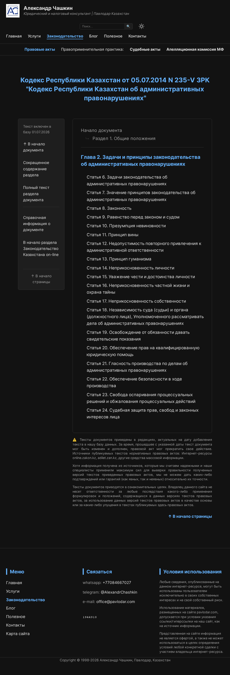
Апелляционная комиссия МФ (195, 49)
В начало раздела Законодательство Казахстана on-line (41, 248)
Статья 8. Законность (109, 208)
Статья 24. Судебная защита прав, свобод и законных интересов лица (143, 413)
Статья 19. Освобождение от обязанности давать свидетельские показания (138, 336)
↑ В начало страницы (190, 516)
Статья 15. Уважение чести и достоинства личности (141, 276)
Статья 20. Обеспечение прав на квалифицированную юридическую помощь (143, 351)
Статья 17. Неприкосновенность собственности (136, 301)
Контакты (137, 36)
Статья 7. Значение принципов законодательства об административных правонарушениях (141, 196)
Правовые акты (39, 49)
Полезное (113, 36)
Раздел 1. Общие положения (124, 138)
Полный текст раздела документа (36, 193)
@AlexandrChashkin (119, 592)
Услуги (34, 36)
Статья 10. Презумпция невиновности (126, 225)
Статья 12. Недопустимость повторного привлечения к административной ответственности (144, 247)
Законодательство (65, 36)
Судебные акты (145, 49)
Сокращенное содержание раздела (36, 168)
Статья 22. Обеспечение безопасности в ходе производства (134, 382)
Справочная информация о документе (36, 223)
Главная (14, 36)
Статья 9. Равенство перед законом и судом (133, 217)
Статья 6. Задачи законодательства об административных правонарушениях (127, 180)
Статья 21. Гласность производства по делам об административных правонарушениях (137, 367)
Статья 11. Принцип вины (112, 234)
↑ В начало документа (34, 147)
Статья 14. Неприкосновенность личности (130, 268)
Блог (93, 36)
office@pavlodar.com (115, 601)
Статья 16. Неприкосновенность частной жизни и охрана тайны (138, 289)
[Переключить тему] (141, 26)
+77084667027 (117, 582)
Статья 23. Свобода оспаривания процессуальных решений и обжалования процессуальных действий (141, 398)
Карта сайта (18, 633)
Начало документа (101, 130)
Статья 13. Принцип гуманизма (119, 259)
